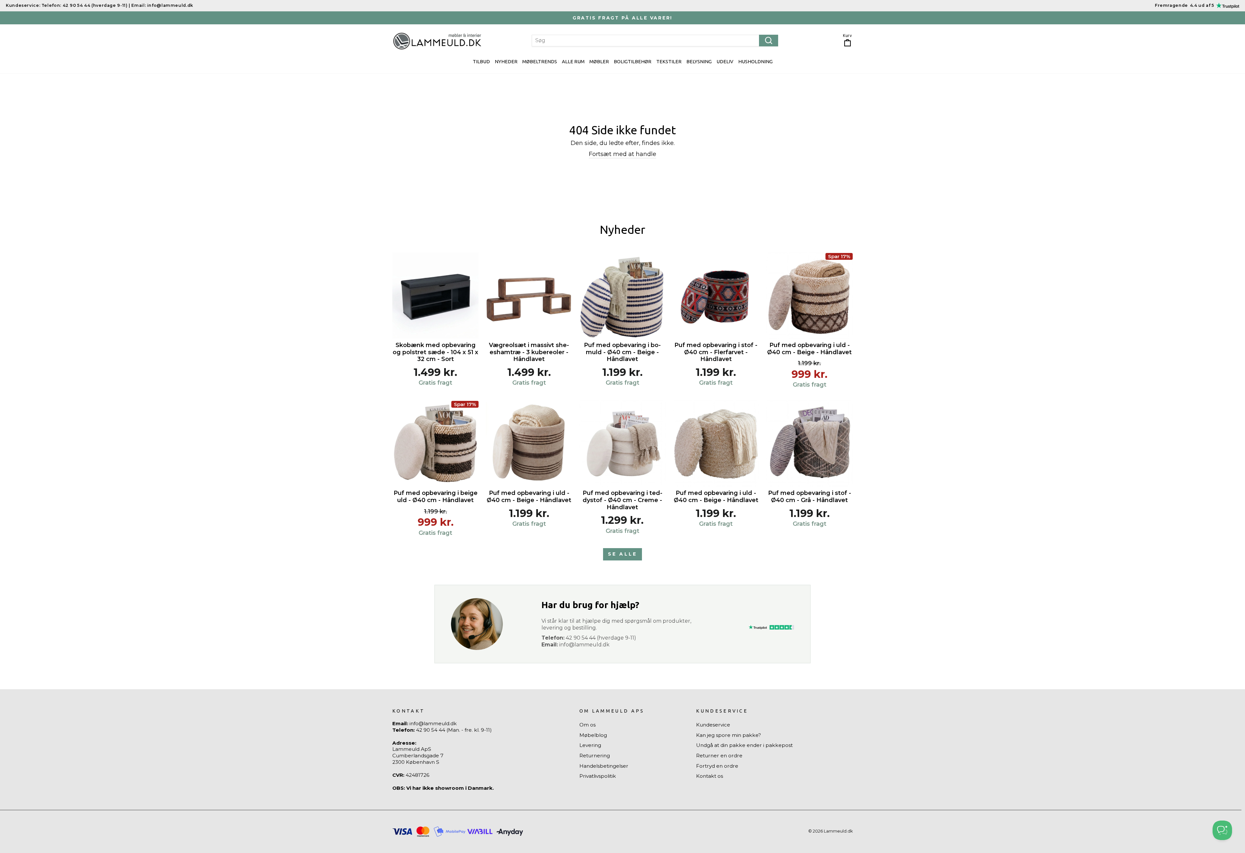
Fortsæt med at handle (622, 154)
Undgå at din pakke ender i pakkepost (744, 745)
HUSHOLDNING (755, 61)
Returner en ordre (719, 755)
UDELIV (725, 61)
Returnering (594, 755)
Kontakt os (709, 776)
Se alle (622, 554)
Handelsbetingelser (603, 766)
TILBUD (481, 61)
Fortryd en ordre (717, 766)
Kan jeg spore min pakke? (728, 735)
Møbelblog (593, 735)
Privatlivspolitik (597, 776)
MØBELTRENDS (539, 61)
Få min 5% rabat (1175, 803)
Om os (587, 725)
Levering (590, 745)
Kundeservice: (23, 5)
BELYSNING (699, 61)
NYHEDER (506, 61)
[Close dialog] (1231, 714)
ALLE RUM (573, 61)
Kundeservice (713, 725)
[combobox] (655, 40)
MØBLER (599, 61)
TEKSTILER (669, 61)
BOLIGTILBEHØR (632, 61)
